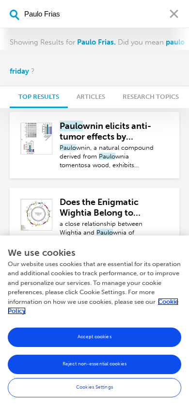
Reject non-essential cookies (94, 364)
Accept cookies (94, 337)
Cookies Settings (94, 387)
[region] (94, 322)
